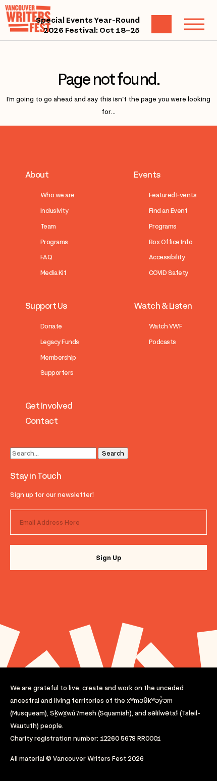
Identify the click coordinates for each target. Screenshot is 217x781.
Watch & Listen (163, 305)
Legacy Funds (59, 342)
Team (48, 226)
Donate (51, 326)
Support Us (46, 305)
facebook (72, 592)
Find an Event (168, 210)
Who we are (57, 195)
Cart (161, 24)
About (36, 174)
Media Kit (53, 272)
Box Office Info (170, 242)
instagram (31, 592)
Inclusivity (54, 210)
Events (147, 174)
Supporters (57, 372)
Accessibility (167, 257)
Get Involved (49, 405)
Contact (41, 420)
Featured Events (172, 195)
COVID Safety (168, 272)
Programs (54, 242)
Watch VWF (165, 326)
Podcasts (162, 342)
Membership (58, 357)
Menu (194, 24)
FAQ (46, 257)
